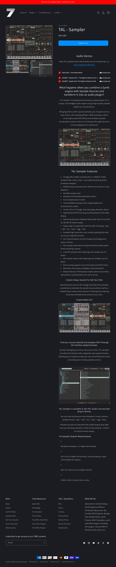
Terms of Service (12, 524)
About (60, 508)
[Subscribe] (43, 542)
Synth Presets (11, 512)
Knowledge (36, 508)
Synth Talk (36, 504)
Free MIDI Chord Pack (40, 520)
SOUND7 (12, 562)
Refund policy (11, 528)
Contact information (68, 561)
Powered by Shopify (21, 562)
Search (8, 508)
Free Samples (37, 512)
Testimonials (63, 528)
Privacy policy (44, 561)
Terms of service (55, 561)
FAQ (59, 504)
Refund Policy (63, 520)
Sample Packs (11, 516)
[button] (33, 12)
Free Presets (36, 516)
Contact (61, 512)
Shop (7, 504)
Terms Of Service (64, 524)
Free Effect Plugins (39, 528)
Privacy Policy (63, 516)
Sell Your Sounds (12, 520)
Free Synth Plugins (39, 524)
